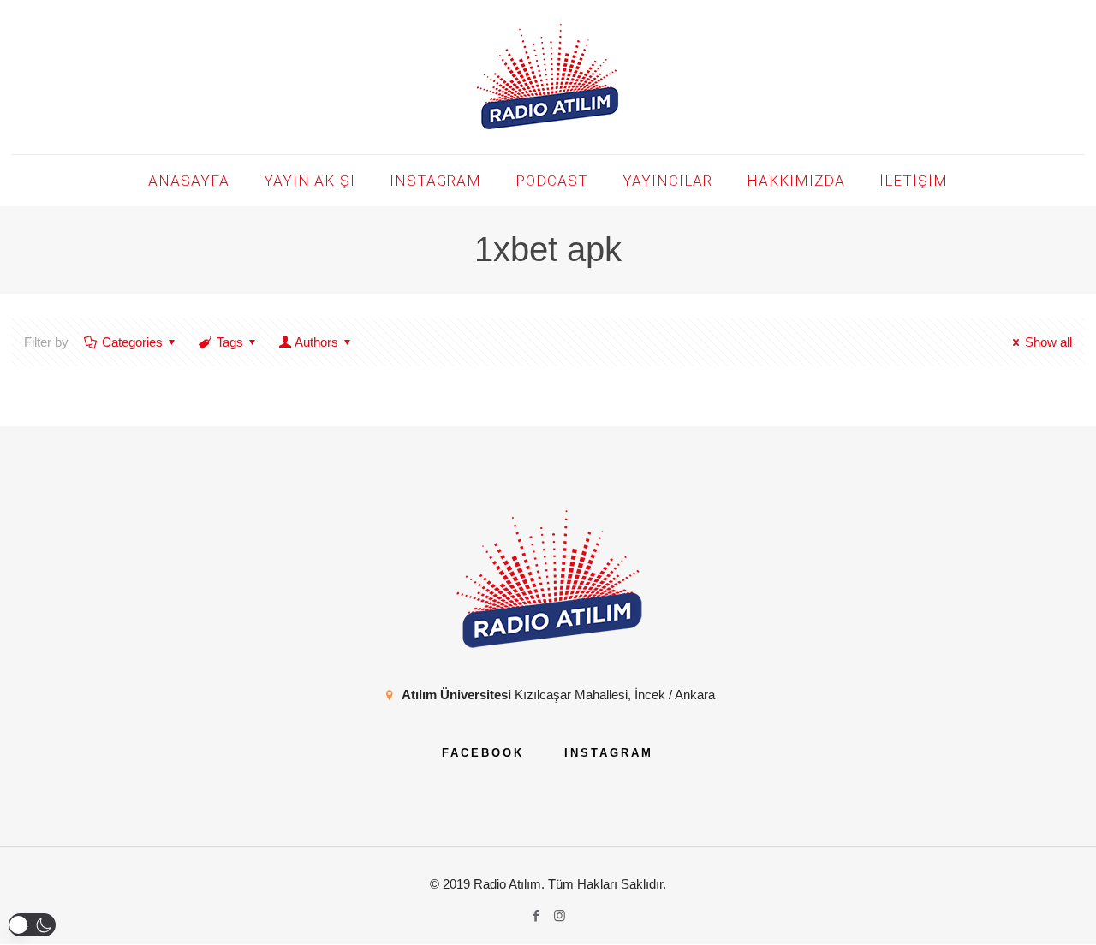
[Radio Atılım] (547, 77)
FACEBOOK (483, 752)
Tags (230, 342)
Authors (316, 342)
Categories (132, 342)
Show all (1048, 342)
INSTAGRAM (608, 752)
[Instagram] (560, 915)
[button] (32, 924)
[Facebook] (536, 915)
